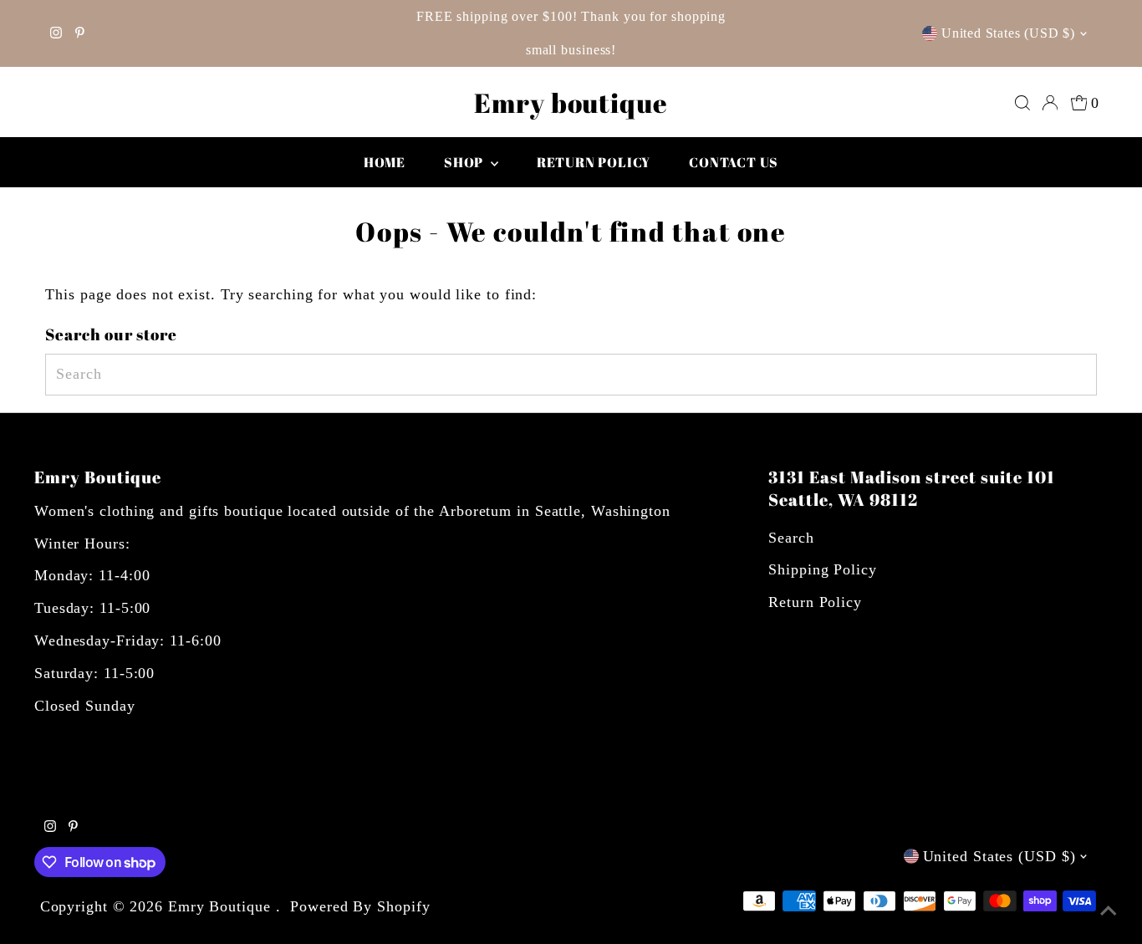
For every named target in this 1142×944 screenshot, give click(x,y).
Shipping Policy (822, 569)
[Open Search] (1022, 102)
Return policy (593, 162)
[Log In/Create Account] (1050, 102)
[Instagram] (56, 33)
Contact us (733, 162)
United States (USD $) (1008, 33)
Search (790, 537)
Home (384, 162)
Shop (465, 162)
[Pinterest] (80, 33)
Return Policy (815, 602)
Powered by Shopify (360, 906)
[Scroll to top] (1108, 910)
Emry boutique (571, 102)
